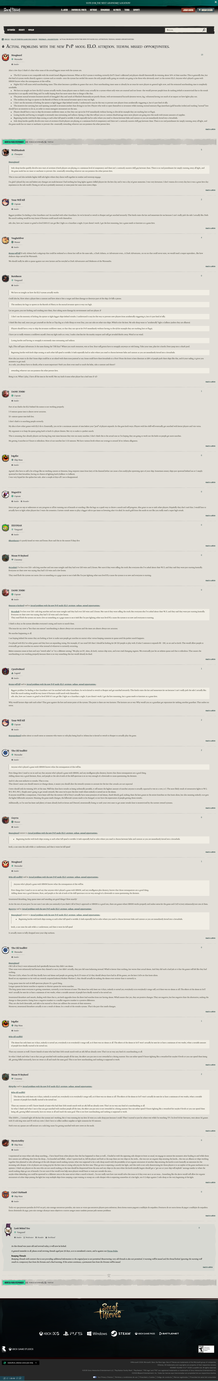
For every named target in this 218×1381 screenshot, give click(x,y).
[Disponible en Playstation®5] (73, 1334)
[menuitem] (64, 10)
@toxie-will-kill (14, 253)
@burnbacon (14, 540)
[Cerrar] (216, 2)
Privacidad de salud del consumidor (203, 1377)
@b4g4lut (12, 1086)
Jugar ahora (188, 10)
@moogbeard (14, 162)
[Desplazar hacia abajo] (17, 1378)
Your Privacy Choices (105, 1377)
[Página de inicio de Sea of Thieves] (12, 10)
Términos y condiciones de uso (126, 1377)
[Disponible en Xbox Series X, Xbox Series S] (49, 1334)
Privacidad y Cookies (147, 1377)
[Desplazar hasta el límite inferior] (20, 1378)
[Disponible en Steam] (121, 1334)
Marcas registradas (181, 1377)
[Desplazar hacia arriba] (7, 1378)
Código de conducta (164, 1377)
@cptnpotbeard (15, 735)
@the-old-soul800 (16, 877)
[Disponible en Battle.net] (169, 1334)
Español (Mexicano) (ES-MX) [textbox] (20, 1363)
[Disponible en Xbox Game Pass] (145, 1334)
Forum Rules (112, 1251)
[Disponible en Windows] (97, 1334)
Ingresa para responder (14, 142)
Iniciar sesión (207, 10)
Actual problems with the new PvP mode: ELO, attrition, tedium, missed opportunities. (65, 605)
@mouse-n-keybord (16, 605)
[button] (20, 1363)
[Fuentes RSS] (3, 39)
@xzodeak (13, 567)
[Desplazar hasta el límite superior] (4, 1378)
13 (202, 55)
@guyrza (12, 909)
